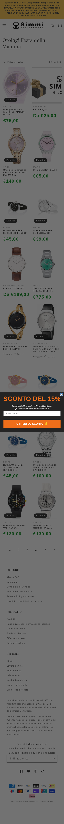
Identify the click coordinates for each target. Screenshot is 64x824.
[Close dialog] (61, 394)
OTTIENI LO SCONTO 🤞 (32, 423)
